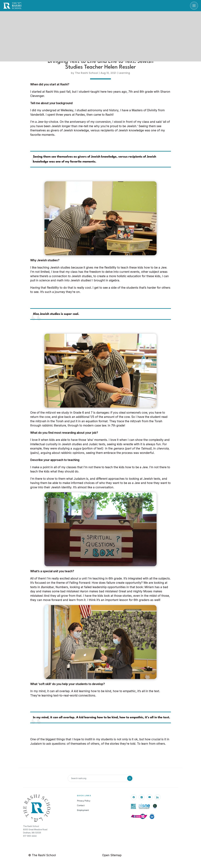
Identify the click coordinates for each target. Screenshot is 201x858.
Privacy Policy (83, 800)
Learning (124, 73)
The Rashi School (86, 73)
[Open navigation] (194, 6)
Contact (81, 805)
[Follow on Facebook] (134, 797)
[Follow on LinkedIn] (157, 797)
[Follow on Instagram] (142, 797)
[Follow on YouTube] (149, 797)
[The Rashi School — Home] (12, 5)
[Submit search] (129, 778)
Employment (83, 810)
